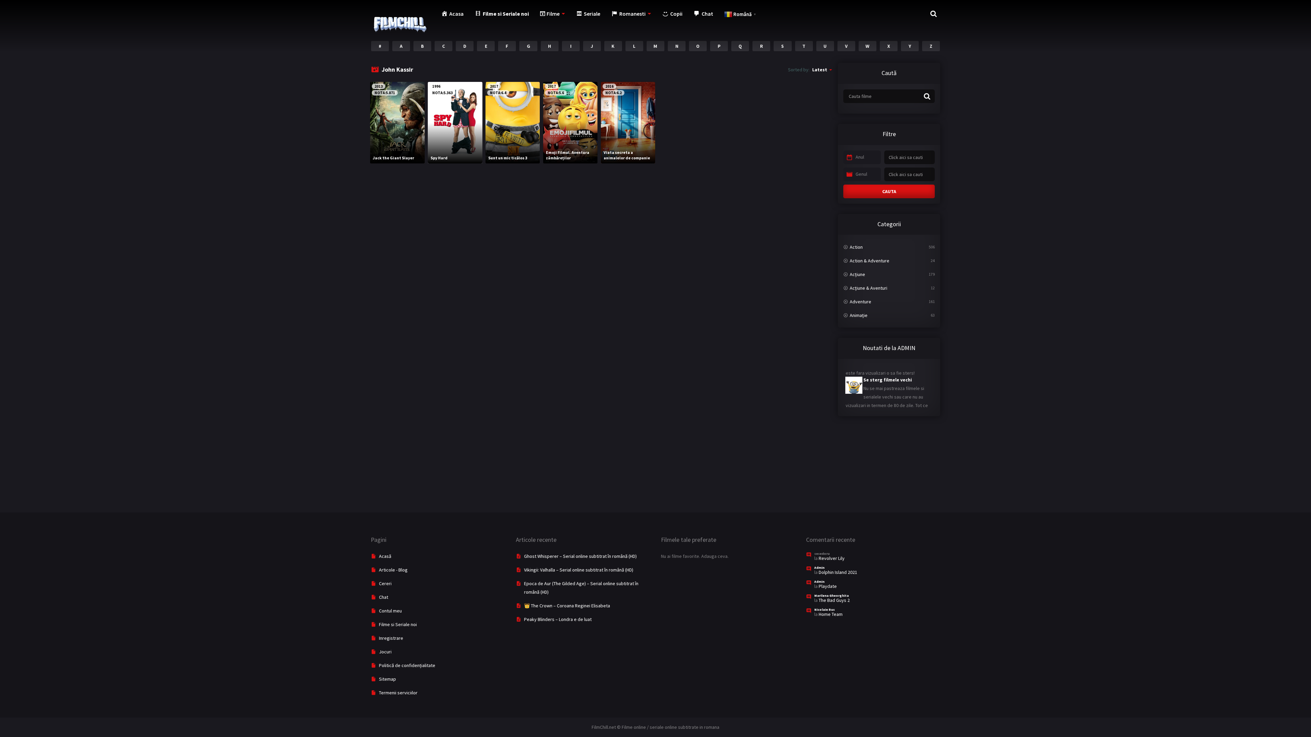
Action (856, 247)
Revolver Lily (832, 558)
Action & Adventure (869, 261)
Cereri (385, 583)
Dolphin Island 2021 (838, 572)
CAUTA (889, 191)
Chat (383, 597)
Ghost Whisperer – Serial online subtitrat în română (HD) (580, 556)
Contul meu (390, 611)
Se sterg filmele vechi (870, 372)
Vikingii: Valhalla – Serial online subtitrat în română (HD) (578, 570)
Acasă (385, 556)
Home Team (831, 614)
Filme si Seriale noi (398, 624)
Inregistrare (391, 638)
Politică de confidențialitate (407, 665)
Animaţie (859, 315)
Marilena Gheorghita (831, 595)
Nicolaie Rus (824, 609)
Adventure (860, 302)
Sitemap (387, 679)
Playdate (828, 586)
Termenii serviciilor (398, 693)
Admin (819, 567)
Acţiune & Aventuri (868, 288)
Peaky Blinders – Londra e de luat (558, 619)
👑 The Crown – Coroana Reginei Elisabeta (567, 606)
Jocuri (385, 652)
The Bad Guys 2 (834, 600)
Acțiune (857, 274)
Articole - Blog (393, 570)
